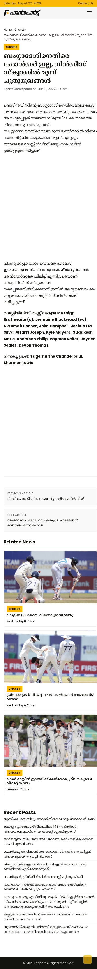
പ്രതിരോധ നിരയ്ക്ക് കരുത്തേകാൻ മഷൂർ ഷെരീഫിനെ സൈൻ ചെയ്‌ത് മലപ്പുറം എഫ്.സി (45, 887)
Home (8, 29)
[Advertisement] (48, 207)
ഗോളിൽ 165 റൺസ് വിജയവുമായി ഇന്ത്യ (40, 615)
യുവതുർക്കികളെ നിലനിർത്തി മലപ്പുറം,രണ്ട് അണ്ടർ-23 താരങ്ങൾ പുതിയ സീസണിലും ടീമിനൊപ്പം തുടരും (46, 929)
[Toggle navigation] (89, 13)
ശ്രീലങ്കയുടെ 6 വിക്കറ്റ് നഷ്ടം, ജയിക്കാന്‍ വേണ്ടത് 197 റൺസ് (50, 697)
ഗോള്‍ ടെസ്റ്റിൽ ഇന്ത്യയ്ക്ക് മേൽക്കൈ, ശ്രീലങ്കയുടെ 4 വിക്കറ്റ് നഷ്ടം (49, 781)
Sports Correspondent (20, 89)
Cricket (19, 29)
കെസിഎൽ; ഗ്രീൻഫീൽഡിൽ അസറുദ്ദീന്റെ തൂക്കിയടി (43, 876)
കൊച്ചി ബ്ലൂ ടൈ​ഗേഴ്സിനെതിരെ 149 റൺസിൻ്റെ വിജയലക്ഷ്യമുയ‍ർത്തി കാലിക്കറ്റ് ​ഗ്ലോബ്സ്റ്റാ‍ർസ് (40, 829)
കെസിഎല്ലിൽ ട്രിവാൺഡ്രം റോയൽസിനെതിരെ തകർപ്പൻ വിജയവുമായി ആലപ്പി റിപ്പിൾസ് (47, 854)
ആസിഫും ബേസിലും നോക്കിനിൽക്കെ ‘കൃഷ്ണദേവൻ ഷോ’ (49, 819)
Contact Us (85, 3)
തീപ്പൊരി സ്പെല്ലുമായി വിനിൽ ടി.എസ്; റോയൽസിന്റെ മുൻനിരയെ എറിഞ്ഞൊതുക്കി (45, 866)
